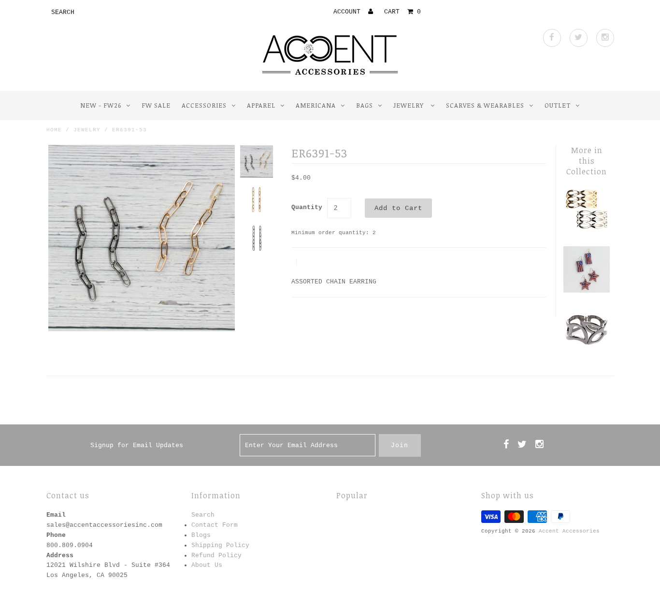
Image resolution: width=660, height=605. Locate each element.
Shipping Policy (220, 545)
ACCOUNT (348, 11)
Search (203, 515)
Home (54, 130)
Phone (56, 535)
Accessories (204, 105)
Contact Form (214, 525)
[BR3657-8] (586, 231)
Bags (364, 105)
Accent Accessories (569, 531)
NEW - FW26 (100, 105)
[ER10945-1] (586, 291)
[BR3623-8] (586, 351)
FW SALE (156, 105)
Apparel (261, 105)
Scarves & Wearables (485, 105)
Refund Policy (216, 555)
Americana (316, 105)
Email (56, 515)
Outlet (558, 105)
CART (402, 11)
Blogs (201, 535)
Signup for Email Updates (136, 445)
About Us (206, 565)
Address (59, 555)
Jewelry (409, 105)
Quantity (306, 207)
